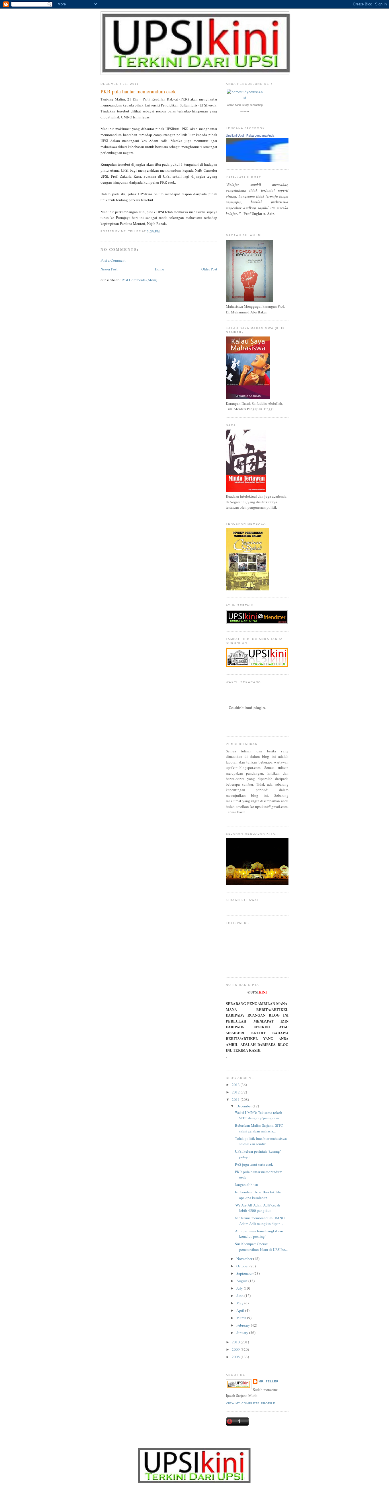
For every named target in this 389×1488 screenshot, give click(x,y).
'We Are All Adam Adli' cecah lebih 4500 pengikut (257, 1207)
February (243, 1325)
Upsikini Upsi (235, 135)
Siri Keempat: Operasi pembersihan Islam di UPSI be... (261, 1246)
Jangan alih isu (246, 1184)
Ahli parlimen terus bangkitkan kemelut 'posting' (259, 1233)
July (240, 1288)
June (240, 1295)
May (240, 1303)
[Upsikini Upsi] (286, 160)
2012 (236, 1092)
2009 (236, 1349)
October (242, 1266)
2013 (236, 1084)
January (242, 1332)
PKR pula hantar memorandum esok (138, 91)
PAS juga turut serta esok (254, 1164)
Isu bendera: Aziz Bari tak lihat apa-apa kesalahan (259, 1194)
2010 (236, 1342)
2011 (236, 1099)
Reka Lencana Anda (260, 135)
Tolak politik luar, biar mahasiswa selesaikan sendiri (261, 1141)
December (244, 1106)
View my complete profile (250, 1403)
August (242, 1280)
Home (159, 269)
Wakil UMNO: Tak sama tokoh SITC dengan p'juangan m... (258, 1115)
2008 (236, 1356)
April (240, 1310)
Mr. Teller (269, 1381)
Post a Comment (113, 260)
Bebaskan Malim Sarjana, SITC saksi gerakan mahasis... (259, 1128)
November (244, 1258)
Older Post (209, 269)
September (244, 1273)
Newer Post (109, 269)
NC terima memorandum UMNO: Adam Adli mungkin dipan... (260, 1220)
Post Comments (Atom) (139, 279)
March (241, 1317)
